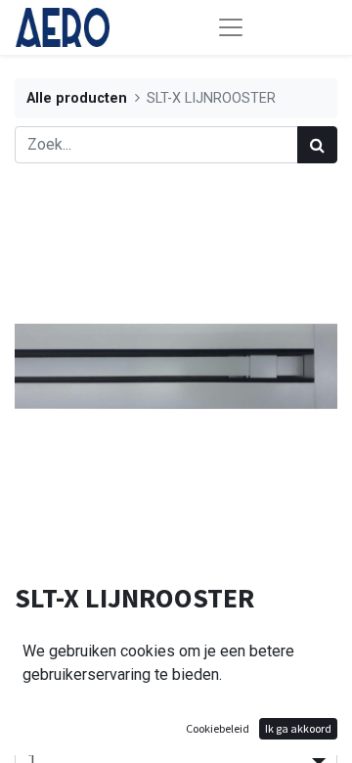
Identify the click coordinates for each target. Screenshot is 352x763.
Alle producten (76, 98)
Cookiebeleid (217, 728)
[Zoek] (317, 144)
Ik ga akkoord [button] (298, 728)
